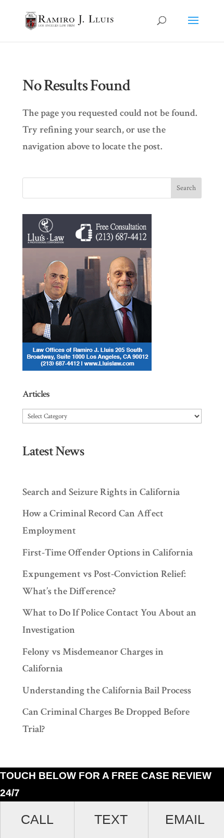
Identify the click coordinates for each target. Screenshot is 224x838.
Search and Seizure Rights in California (101, 492)
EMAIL (185, 819)
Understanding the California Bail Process (106, 690)
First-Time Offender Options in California (107, 552)
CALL (37, 819)
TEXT (111, 819)
